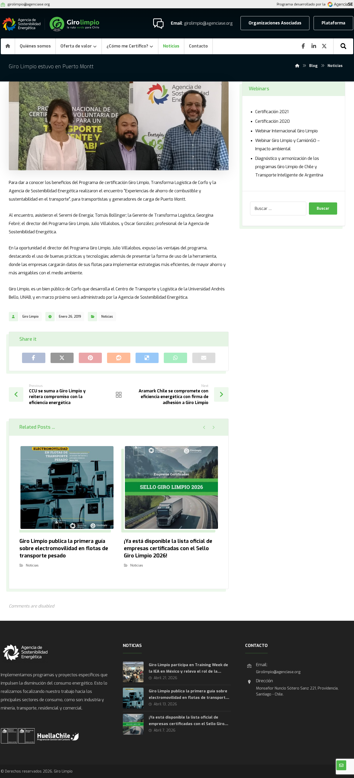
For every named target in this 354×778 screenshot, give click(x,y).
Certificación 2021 (271, 111)
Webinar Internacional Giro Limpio (286, 131)
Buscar (323, 208)
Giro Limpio (30, 317)
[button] (343, 46)
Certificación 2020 (272, 121)
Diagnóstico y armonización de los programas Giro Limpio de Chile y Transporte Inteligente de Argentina (289, 167)
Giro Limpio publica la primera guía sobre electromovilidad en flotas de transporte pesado (188, 697)
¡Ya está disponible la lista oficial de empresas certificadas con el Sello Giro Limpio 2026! (186, 724)
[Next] (213, 427)
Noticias (107, 317)
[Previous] (204, 427)
